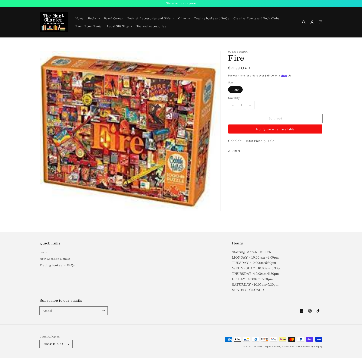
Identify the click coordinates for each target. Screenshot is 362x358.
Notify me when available (275, 129)
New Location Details (55, 258)
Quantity (234, 98)
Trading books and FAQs (57, 265)
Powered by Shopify (311, 346)
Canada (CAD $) (54, 344)
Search (45, 252)
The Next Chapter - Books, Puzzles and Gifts (276, 346)
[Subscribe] (103, 311)
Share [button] (236, 150)
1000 (235, 89)
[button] (304, 22)
